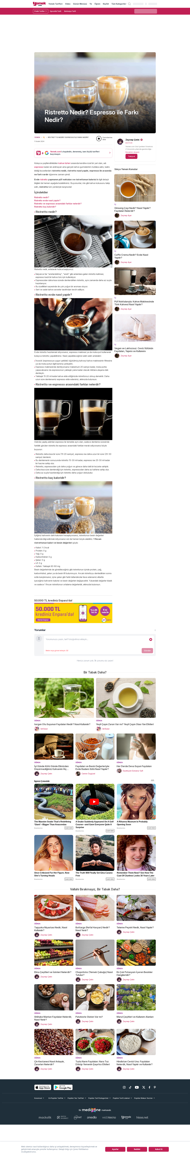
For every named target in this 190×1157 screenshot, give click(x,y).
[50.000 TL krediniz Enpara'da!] (73, 613)
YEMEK (37, 137)
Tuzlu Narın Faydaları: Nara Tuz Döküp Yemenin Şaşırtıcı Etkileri (92, 1063)
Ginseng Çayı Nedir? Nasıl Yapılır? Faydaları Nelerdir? (132, 209)
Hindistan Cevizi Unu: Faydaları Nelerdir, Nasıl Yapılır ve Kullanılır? (135, 1063)
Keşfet (106, 4)
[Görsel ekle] (150, 639)
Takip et (131, 156)
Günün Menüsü (80, 4)
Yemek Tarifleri (55, 4)
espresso (38, 167)
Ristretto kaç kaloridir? (45, 206)
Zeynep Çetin (132, 139)
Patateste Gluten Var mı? (89, 1016)
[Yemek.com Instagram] (124, 1087)
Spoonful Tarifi (55, 11)
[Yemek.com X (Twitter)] (143, 1087)
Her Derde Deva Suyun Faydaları (134, 766)
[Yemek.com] (39, 4)
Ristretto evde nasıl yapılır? (47, 200)
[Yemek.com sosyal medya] (91, 1110)
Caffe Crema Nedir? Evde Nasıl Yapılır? (131, 256)
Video (67, 4)
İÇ (44, 137)
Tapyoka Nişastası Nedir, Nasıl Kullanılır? (50, 929)
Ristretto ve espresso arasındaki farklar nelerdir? (58, 203)
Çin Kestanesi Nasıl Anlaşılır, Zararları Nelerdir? (49, 1063)
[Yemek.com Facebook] (149, 1087)
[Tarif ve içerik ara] (129, 3)
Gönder (147, 650)
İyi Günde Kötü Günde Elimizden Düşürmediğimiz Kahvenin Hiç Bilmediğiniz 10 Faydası (51, 768)
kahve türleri (64, 163)
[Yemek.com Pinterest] (155, 1087)
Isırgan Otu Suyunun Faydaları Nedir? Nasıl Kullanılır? (62, 724)
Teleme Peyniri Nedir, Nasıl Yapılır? (135, 927)
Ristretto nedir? (41, 197)
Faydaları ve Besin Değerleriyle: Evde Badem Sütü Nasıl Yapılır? (92, 767)
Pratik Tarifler (39, 11)
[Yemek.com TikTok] (130, 1087)
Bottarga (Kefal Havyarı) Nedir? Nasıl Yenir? (92, 929)
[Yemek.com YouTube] (137, 1087)
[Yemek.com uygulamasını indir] (42, 1087)
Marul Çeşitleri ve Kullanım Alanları (135, 1016)
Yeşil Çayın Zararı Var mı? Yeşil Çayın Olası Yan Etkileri (125, 724)
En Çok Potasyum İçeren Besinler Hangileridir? (135, 973)
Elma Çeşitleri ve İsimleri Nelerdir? (52, 972)
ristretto (44, 179)
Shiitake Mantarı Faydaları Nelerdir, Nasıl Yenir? (53, 1018)
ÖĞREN (37, 721)
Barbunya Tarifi (70, 11)
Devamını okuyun (132, 152)
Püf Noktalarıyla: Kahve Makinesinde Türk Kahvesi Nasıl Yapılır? (134, 303)
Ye (91, 4)
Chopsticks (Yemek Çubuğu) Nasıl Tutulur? (94, 973)
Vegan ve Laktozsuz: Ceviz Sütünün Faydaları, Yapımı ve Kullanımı (133, 350)
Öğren (97, 4)
